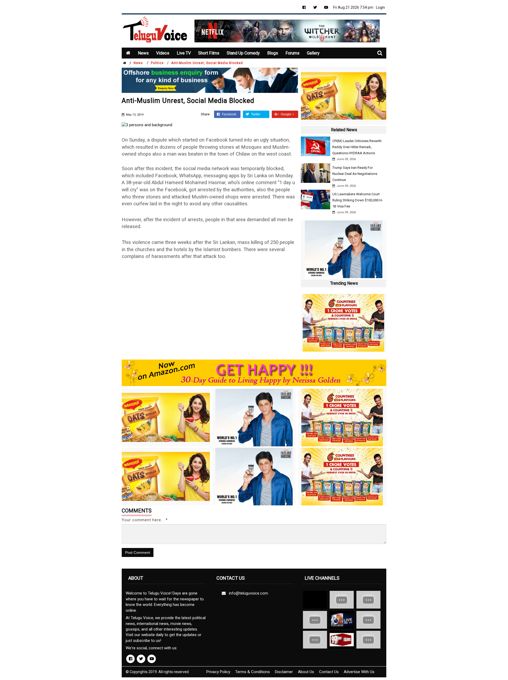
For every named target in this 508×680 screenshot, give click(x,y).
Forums (292, 53)
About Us (306, 671)
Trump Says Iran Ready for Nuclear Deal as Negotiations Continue (354, 174)
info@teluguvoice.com (247, 593)
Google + (287, 114)
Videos (162, 53)
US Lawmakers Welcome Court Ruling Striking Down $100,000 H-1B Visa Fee (357, 200)
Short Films (208, 53)
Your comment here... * (145, 520)
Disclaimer (284, 671)
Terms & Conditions (252, 671)
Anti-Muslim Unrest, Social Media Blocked (207, 63)
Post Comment (137, 552)
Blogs (272, 53)
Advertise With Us (359, 671)
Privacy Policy (218, 671)
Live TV (184, 53)
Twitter (255, 114)
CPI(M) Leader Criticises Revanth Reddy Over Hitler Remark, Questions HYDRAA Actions (357, 147)
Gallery (313, 53)
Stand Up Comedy (243, 53)
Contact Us (329, 671)
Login (380, 7)
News (143, 53)
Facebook (228, 114)
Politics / (160, 63)
